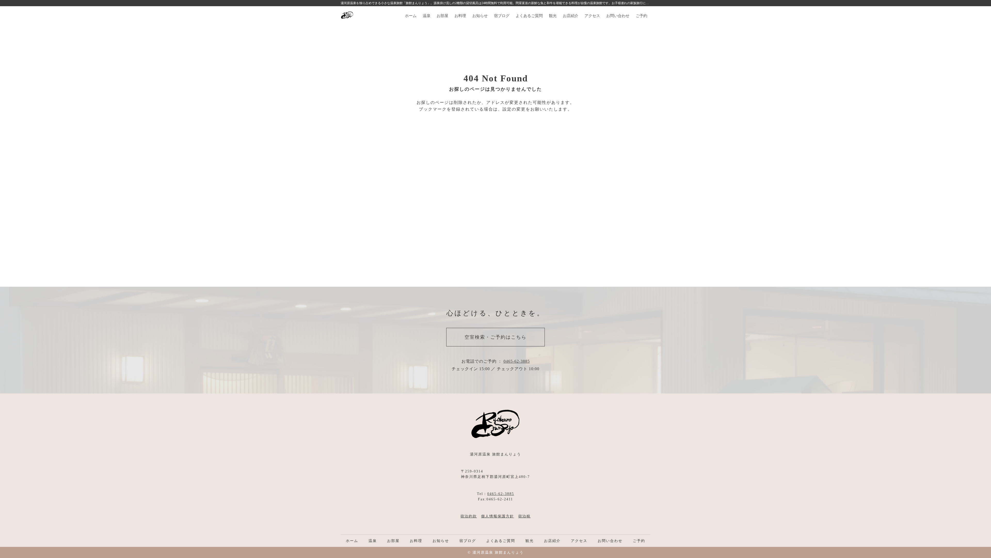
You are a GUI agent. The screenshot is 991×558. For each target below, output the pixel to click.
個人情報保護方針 (497, 516)
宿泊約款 (468, 516)
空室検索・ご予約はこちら (495, 337)
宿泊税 (524, 516)
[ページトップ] (979, 546)
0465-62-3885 (517, 361)
